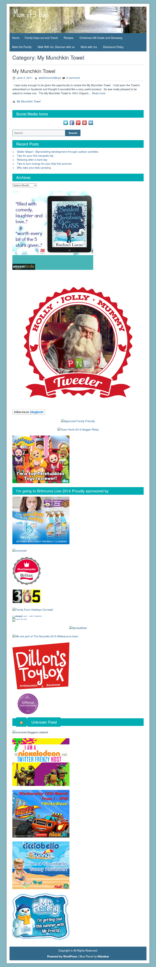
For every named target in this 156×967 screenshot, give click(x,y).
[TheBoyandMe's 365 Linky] (26, 596)
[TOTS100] (19, 620)
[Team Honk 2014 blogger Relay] (78, 429)
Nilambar (103, 956)
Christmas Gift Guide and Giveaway (101, 38)
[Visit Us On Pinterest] (78, 122)
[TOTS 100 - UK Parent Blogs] (28, 617)
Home (15, 38)
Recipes (68, 38)
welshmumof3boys (50, 78)
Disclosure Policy (113, 47)
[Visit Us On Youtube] (84, 122)
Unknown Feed (44, 722)
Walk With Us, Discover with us (56, 47)
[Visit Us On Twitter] (65, 122)
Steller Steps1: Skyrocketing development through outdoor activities (57, 151)
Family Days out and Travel (41, 38)
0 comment (73, 78)
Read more (99, 93)
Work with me (89, 47)
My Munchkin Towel (33, 70)
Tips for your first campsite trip (35, 155)
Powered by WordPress (62, 956)
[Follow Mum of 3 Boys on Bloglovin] (28, 411)
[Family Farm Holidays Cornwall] (32, 609)
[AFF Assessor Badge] (78, 421)
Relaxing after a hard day (32, 159)
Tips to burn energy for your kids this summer (44, 163)
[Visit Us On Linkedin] (91, 122)
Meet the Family (22, 47)
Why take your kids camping (34, 167)
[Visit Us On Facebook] (72, 122)
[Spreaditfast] (78, 628)
